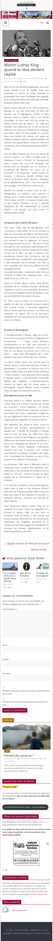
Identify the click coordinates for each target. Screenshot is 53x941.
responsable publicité (11, 835)
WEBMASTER (34, 930)
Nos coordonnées (19, 910)
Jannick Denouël (26, 78)
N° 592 (24, 81)
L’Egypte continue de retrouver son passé (26, 543)
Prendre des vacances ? (19, 755)
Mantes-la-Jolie (40, 549)
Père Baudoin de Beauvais (29, 758)
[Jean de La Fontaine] (26, 563)
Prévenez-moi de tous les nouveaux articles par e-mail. (25, 703)
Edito (7, 751)
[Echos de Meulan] (26, 12)
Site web (6, 673)
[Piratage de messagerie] (43, 563)
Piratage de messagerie (42, 574)
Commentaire (9, 609)
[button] (47, 844)
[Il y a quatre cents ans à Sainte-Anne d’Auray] (10, 563)
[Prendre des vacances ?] (26, 725)
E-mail (6, 659)
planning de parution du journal (33, 894)
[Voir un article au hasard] (47, 22)
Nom (5, 645)
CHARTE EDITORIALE (21, 930)
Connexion (44, 930)
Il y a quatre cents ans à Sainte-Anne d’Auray (10, 577)
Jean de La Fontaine (25, 574)
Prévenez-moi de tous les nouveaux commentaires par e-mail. (25, 692)
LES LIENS (9, 930)
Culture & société (11, 60)
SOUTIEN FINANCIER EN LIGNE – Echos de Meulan (25, 807)
